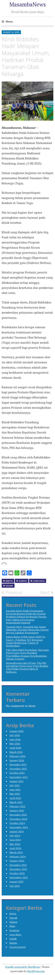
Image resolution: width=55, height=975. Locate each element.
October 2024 (17, 823)
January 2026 (16, 760)
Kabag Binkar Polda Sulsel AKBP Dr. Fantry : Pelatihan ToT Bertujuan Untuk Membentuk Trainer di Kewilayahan (26, 641)
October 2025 (17, 772)
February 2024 (17, 856)
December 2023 (18, 865)
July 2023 (14, 886)
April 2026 (15, 747)
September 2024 (18, 827)
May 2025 (14, 793)
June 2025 (15, 789)
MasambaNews (27, 4)
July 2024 (14, 835)
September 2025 (18, 777)
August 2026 (16, 731)
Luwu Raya (39, 581)
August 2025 (16, 781)
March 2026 (16, 752)
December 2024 (18, 814)
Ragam (9, 585)
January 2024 (16, 860)
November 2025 (18, 768)
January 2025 (16, 810)
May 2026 (14, 743)
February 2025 (17, 806)
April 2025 (15, 798)
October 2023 (17, 873)
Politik (13, 938)
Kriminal (14, 930)
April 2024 (15, 848)
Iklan (12, 926)
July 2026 (14, 735)
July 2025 (14, 785)
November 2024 (18, 819)
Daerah (23, 581)
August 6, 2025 (11, 32)
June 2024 (15, 839)
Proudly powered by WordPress (22, 967)
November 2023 (18, 869)
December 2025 (18, 764)
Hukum (13, 922)
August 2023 (16, 881)
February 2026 (17, 756)
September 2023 (18, 877)
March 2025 (16, 802)
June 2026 (15, 739)
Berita (9, 581)
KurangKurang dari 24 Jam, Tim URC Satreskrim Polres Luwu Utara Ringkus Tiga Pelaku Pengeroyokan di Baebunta (27, 667)
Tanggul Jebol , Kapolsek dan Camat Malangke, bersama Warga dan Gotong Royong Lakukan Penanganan (27, 629)
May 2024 (14, 844)
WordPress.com (35, 971)
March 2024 (16, 852)
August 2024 (16, 831)
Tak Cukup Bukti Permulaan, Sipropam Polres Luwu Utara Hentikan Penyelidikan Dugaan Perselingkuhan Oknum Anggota (27, 654)
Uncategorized (17, 947)
